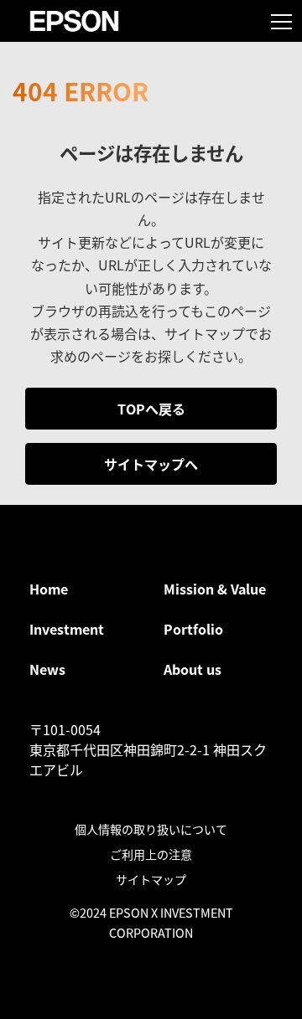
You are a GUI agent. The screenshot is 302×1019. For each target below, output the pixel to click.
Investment (66, 629)
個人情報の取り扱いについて (151, 829)
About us (192, 669)
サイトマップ (151, 879)
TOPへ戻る (151, 409)
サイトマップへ (151, 464)
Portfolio (193, 629)
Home (48, 589)
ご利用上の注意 (151, 854)
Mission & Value (215, 589)
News (47, 669)
